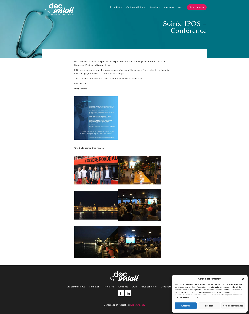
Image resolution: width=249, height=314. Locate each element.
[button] (243, 278)
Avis (180, 7)
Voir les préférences (233, 305)
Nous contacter (196, 7)
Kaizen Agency (137, 304)
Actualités (155, 7)
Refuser (209, 305)
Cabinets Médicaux (135, 7)
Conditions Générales (171, 286)
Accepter (185, 305)
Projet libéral (116, 7)
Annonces (169, 7)
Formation (94, 286)
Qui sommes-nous (76, 286)
